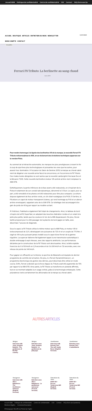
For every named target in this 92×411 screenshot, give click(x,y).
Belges (15, 341)
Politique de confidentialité (23, 403)
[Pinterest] (22, 281)
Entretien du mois (55, 379)
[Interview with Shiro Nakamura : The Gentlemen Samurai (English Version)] (17, 367)
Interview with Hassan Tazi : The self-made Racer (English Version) (55, 347)
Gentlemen (55, 341)
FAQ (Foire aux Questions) (72, 403)
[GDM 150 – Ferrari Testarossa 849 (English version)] (55, 367)
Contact (58, 403)
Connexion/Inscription (24, 405)
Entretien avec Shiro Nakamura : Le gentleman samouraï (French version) (37, 385)
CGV (53, 403)
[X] (17, 281)
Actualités (9, 45)
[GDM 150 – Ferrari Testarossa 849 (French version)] (74, 367)
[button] (64, 35)
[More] (33, 281)
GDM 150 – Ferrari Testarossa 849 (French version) (74, 385)
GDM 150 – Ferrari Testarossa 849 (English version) (55, 385)
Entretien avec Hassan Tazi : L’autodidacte (74, 345)
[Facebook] (12, 281)
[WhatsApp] (27, 281)
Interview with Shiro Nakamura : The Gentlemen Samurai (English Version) (17, 386)
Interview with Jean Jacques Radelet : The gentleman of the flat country (18, 348)
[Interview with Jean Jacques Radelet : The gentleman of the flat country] (17, 331)
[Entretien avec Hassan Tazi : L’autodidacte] (74, 331)
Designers (16, 378)
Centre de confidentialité (41, 403)
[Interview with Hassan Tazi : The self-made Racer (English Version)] (55, 331)
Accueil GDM (8, 403)
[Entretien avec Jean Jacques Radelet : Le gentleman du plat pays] (36, 331)
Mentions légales (9, 405)
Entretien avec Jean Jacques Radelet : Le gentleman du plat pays (37, 347)
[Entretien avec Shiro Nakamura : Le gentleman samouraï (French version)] (36, 367)
